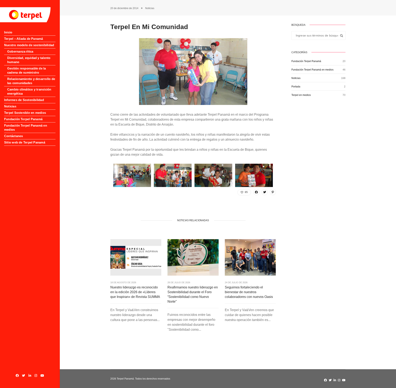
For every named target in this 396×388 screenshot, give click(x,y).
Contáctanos (13, 136)
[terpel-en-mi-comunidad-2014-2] (132, 175)
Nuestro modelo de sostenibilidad (29, 45)
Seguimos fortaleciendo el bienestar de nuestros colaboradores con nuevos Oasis (249, 292)
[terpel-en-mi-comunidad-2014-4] (254, 175)
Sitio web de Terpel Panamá (24, 142)
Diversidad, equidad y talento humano (29, 60)
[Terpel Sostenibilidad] (25, 14)
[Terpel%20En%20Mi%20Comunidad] (256, 192)
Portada (295, 86)
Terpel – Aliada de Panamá (23, 38)
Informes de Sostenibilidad (24, 100)
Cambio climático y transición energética (29, 91)
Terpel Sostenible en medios (25, 112)
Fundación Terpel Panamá (23, 119)
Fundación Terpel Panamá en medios (25, 127)
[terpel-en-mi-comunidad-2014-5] (213, 175)
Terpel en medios (301, 95)
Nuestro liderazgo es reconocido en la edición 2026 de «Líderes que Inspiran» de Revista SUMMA (135, 292)
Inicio (8, 32)
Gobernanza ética (20, 51)
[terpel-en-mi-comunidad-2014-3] (173, 175)
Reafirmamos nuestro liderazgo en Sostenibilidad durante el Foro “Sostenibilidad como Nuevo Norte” (192, 294)
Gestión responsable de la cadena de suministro (26, 70)
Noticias (10, 106)
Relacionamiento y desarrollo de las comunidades (31, 81)
